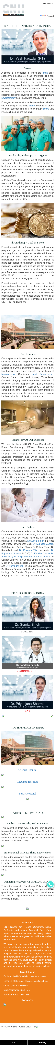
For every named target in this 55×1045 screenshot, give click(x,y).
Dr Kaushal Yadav (40, 553)
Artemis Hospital (27, 769)
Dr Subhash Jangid (43, 544)
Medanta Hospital (27, 781)
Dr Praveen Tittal (29, 550)
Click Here (23, 985)
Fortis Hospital (27, 793)
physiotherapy (8, 98)
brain (45, 73)
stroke (32, 105)
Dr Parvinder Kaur (15, 566)
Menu (50, 3)
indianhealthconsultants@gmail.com (32, 981)
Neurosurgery (8, 374)
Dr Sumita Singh (35, 541)
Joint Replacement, (43, 374)
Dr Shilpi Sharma (23, 556)
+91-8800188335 (38, 976)
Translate (51, 16)
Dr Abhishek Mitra (42, 556)
